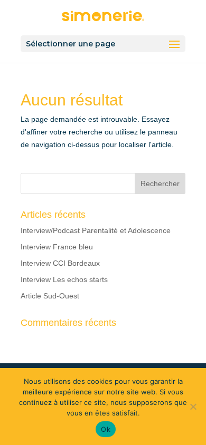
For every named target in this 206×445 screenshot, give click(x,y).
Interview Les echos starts (64, 279)
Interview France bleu (57, 247)
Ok (105, 429)
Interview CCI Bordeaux (60, 263)
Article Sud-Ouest (50, 296)
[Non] (193, 406)
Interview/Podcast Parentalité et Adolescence (96, 230)
